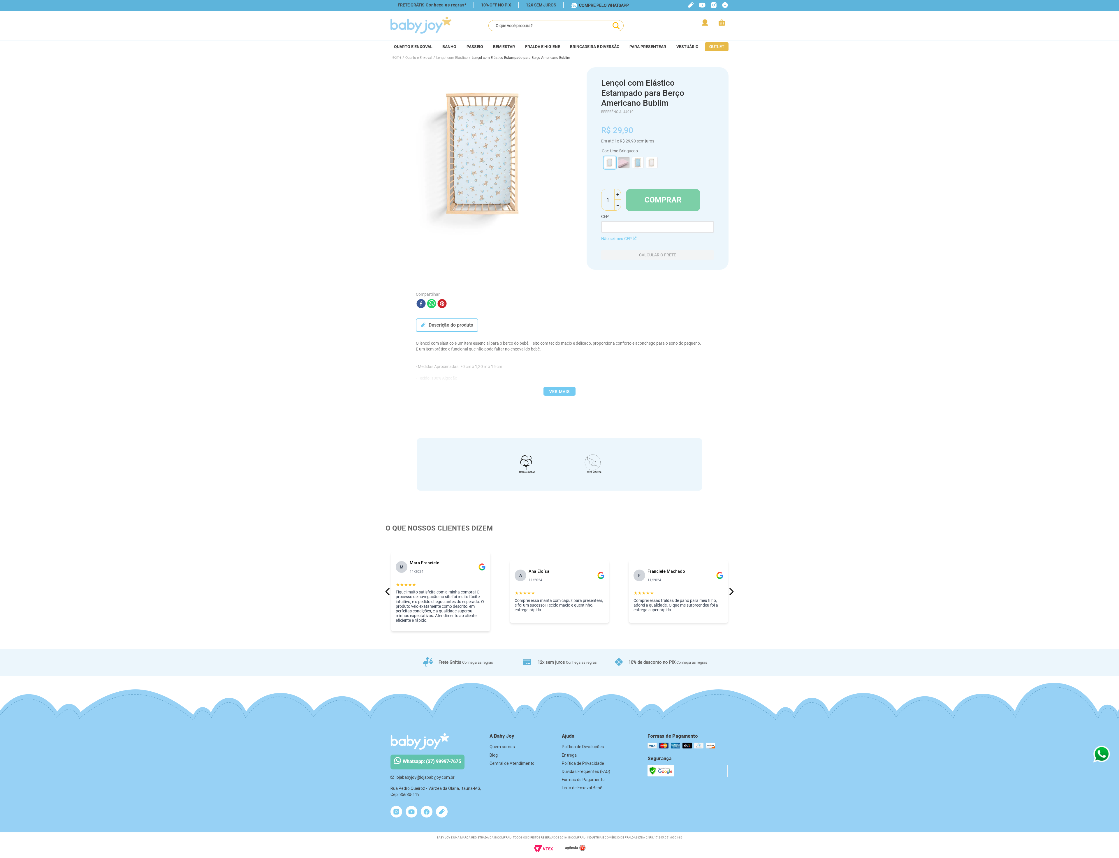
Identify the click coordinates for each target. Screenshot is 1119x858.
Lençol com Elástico (452, 58)
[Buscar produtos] (616, 25)
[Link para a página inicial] (396, 57)
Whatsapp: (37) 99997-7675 (432, 761)
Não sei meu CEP (616, 238)
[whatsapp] (431, 304)
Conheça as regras (445, 5)
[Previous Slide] (387, 592)
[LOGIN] (705, 22)
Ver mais (559, 391)
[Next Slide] (731, 592)
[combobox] (556, 25)
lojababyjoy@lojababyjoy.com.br (425, 777)
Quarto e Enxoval (418, 58)
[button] (610, 162)
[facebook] (421, 304)
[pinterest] (442, 304)
